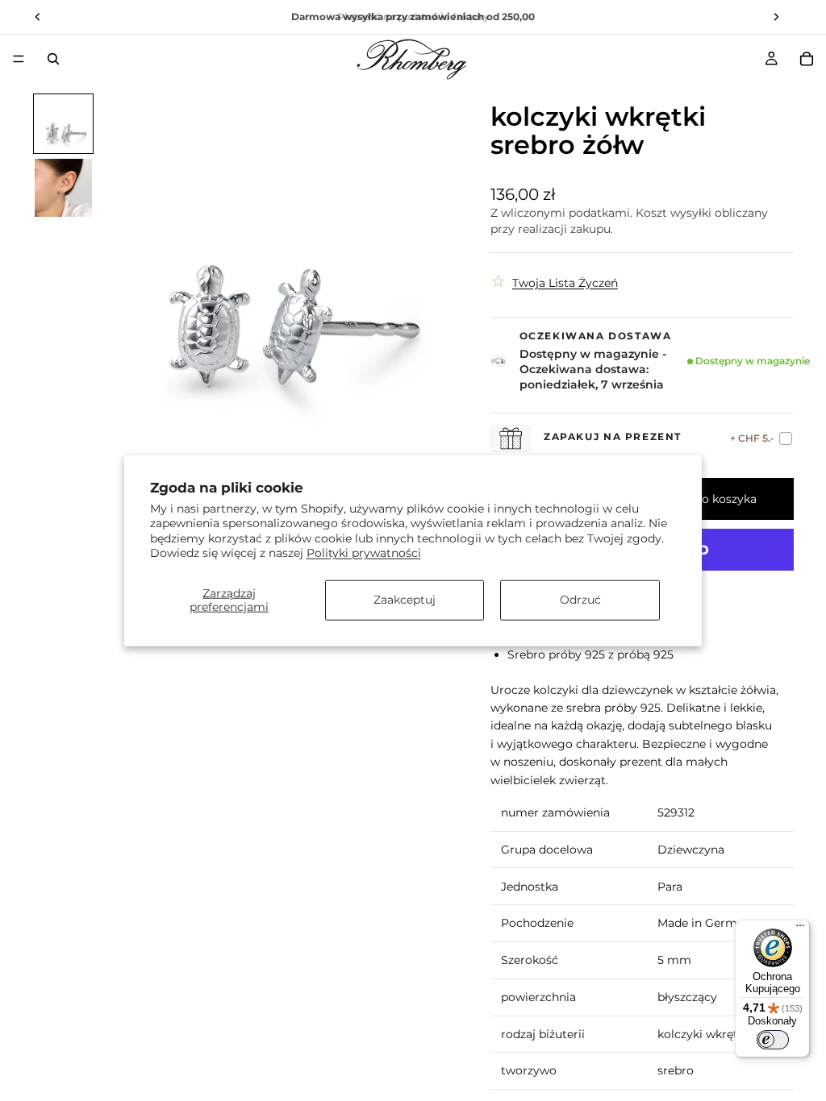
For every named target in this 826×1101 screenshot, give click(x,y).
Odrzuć (580, 599)
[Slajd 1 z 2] (64, 124)
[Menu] (18, 58)
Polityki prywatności (364, 552)
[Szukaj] (53, 59)
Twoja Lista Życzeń (565, 283)
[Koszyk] (806, 59)
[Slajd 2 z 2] (64, 188)
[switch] (773, 1039)
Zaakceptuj (404, 599)
